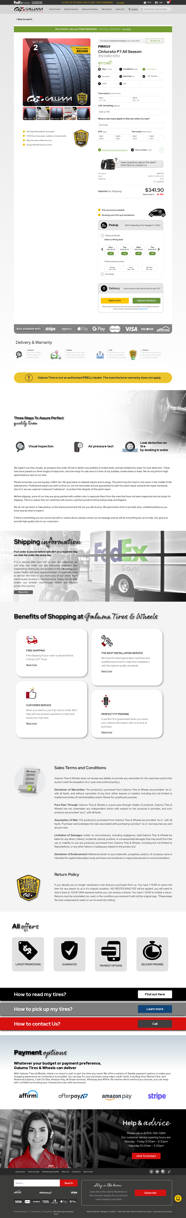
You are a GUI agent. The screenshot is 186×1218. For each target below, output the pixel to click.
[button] (130, 225)
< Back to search (24, 19)
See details (120, 3)
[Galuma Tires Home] (29, 9)
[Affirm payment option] (28, 1095)
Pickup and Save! (112, 235)
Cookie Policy (36, 1212)
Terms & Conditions (21, 1212)
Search (69, 1183)
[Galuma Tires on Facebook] (151, 1171)
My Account (20, 1172)
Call (155, 1024)
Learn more (155, 1009)
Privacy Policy (48, 1212)
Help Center (88, 1172)
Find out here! (143, 309)
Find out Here (155, 994)
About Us (65, 1172)
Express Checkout (146, 300)
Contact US (120, 9)
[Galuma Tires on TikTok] (169, 1171)
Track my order (33, 1172)
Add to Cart (115, 300)
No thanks (109, 274)
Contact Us (76, 1172)
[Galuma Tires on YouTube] (157, 1171)
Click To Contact (146, 1156)
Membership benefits (50, 1172)
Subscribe (150, 1192)
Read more (31, 664)
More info (23, 592)
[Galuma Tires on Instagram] (163, 1171)
